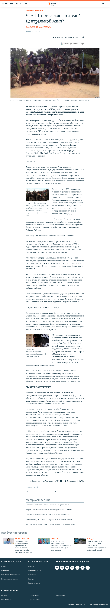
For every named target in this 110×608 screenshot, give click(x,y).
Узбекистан (60, 596)
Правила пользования (9, 579)
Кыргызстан (6, 600)
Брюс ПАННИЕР (32, 27)
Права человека (34, 583)
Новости (31, 567)
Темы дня (90, 539)
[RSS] (88, 568)
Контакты (5, 571)
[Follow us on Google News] (82, 568)
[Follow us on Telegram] (72, 568)
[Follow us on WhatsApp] (77, 568)
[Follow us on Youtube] (57, 568)
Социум (31, 579)
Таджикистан (34, 596)
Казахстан (55, 539)
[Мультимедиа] (103, 3)
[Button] (57, 37)
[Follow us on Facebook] (67, 568)
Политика (32, 575)
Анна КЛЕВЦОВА (45, 27)
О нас (3, 567)
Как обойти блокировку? (10, 575)
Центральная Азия (34, 11)
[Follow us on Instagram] (62, 568)
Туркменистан (34, 600)
